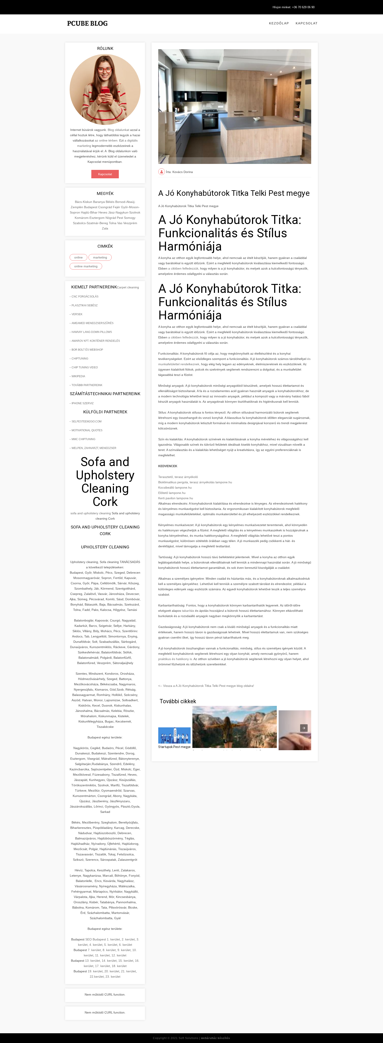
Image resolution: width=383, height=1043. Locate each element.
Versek (77, 314)
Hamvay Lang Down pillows (92, 332)
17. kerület (102, 966)
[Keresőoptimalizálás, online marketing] (87, 29)
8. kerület (109, 950)
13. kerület (92, 960)
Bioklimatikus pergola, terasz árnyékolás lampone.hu (195, 482)
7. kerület (94, 950)
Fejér (117, 207)
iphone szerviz (83, 403)
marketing (100, 257)
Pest (120, 217)
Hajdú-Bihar (89, 212)
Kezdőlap (279, 23)
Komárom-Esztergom (90, 217)
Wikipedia (78, 376)
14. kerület (109, 960)
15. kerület (125, 960)
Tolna (113, 223)
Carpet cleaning (128, 287)
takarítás (187, 610)
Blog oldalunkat (118, 130)
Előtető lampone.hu (172, 493)
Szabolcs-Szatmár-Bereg (91, 223)
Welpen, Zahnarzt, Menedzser (94, 448)
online (78, 257)
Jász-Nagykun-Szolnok (124, 212)
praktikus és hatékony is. (175, 659)
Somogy (129, 217)
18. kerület (119, 966)
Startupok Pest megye (174, 747)
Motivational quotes (87, 430)
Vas (120, 223)
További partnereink (87, 385)
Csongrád (105, 207)
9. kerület (124, 950)
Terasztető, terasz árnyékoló (178, 477)
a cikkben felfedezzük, (183, 268)
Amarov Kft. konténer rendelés (96, 340)
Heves (103, 212)
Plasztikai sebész (85, 305)
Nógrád (111, 217)
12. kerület (118, 955)
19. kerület (95, 971)
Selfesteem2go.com (87, 421)
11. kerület (102, 955)
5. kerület (110, 944)
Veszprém (130, 223)
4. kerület (95, 944)
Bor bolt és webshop (87, 349)
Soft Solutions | (204, 1038)
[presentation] (304, 728)
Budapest (91, 207)
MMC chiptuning (83, 439)
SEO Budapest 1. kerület (102, 939)
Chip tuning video (85, 367)
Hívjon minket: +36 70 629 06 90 (294, 7)
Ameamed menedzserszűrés (92, 323)
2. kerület (128, 939)
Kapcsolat (307, 23)
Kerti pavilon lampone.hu (175, 498)
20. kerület (111, 971)
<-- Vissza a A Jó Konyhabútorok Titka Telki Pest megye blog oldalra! (206, 686)
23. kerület (113, 976)
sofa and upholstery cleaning (90, 513)
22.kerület (97, 976)
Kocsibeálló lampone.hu (175, 487)
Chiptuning (80, 358)
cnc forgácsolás (85, 296)
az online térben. (106, 140)
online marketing (86, 266)
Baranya (99, 202)
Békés (110, 202)
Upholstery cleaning (105, 547)
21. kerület (128, 971)
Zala (105, 228)
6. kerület (125, 944)
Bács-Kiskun (84, 202)
